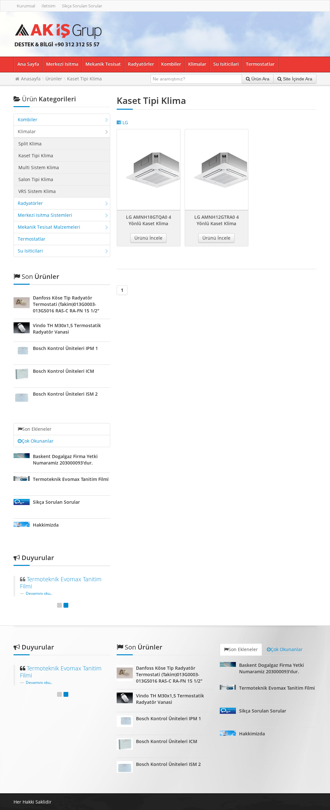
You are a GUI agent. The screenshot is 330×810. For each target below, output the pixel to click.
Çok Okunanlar (37, 441)
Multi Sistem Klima (38, 167)
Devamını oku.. (39, 593)
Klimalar (197, 64)
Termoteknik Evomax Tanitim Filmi (71, 479)
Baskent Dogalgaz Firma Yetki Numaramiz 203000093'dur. (65, 459)
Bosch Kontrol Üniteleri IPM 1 (65, 348)
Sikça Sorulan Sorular (82, 6)
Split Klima (30, 144)
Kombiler (171, 64)
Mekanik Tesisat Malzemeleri (49, 227)
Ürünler (53, 79)
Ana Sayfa (28, 64)
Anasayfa (31, 79)
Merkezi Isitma (62, 64)
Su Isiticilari (226, 64)
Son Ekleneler (37, 429)
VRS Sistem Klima (37, 191)
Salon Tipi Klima (35, 179)
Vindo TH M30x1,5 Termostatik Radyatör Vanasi (67, 328)
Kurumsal (26, 6)
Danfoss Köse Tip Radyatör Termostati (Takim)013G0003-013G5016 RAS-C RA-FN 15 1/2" (66, 304)
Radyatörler (141, 64)
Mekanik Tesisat (103, 64)
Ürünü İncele (148, 238)
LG (124, 122)
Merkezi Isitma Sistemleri (45, 215)
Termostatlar (260, 64)
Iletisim (48, 6)
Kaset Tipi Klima (84, 79)
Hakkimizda (46, 525)
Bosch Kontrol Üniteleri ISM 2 (65, 394)
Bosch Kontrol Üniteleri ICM (63, 371)
